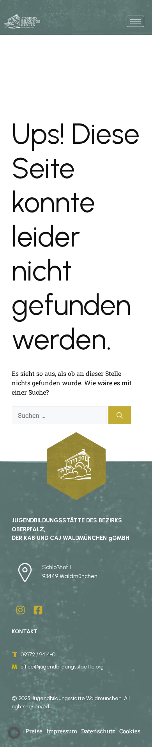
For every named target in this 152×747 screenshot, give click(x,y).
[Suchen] (119, 415)
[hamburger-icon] (135, 21)
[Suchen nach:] (60, 415)
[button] (14, 733)
